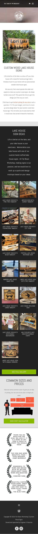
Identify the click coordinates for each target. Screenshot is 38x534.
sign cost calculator (19, 421)
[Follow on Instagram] (21, 528)
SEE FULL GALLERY (19, 372)
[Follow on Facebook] (17, 528)
